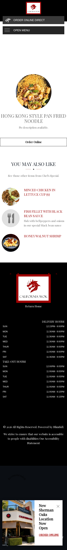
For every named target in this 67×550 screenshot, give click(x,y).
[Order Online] (33, 92)
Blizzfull (58, 427)
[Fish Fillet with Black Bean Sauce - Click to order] (11, 218)
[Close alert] (58, 506)
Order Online (33, 142)
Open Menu (21, 30)
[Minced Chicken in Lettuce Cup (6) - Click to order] (11, 197)
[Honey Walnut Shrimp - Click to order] (11, 243)
